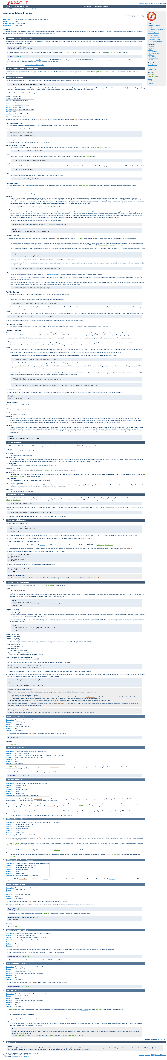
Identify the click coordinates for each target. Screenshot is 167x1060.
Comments (151, 83)
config (8, 100)
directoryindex (16, 476)
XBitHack (150, 59)
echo (7, 103)
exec (7, 105)
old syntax (112, 879)
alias (143, 474)
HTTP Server (12, 9)
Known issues (152, 67)
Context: (9, 726)
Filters (150, 79)
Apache (5, 9)
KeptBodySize (17, 366)
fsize (8, 107)
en (138, 16)
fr (141, 16)
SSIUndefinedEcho (153, 58)
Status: (5, 21)
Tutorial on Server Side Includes (34, 65)
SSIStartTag (151, 55)
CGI (16, 250)
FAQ (152, 3)
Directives (147, 3)
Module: (9, 730)
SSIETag (150, 50)
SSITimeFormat (152, 56)
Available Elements (153, 33)
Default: (8, 724)
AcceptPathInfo (153, 76)
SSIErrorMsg (151, 48)
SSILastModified (152, 51)
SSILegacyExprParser (154, 53)
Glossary (157, 3)
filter (41, 41)
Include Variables (153, 35)
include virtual (18, 263)
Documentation (22, 9)
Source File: (7, 25)
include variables (31, 185)
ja (144, 16)
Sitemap (163, 3)
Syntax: (8, 722)
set (7, 116)
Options (151, 74)
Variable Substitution (154, 37)
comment (9, 98)
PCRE (104, 614)
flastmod (9, 109)
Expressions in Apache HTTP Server (25, 577)
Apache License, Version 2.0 (22, 1056)
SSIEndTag (151, 46)
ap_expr (42, 545)
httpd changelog (152, 65)
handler (38, 60)
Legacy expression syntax (155, 41)
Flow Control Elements (154, 39)
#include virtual (23, 277)
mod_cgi (75, 119)
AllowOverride (113, 52)
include (9, 112)
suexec (53, 282)
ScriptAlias (103, 245)
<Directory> (68, 52)
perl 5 (136, 614)
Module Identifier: (9, 23)
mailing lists (87, 1049)
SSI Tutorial (151, 81)
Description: (7, 19)
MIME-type (23, 335)
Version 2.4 (31, 9)
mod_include (42, 119)
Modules (141, 3)
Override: (9, 759)
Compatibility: (10, 795)
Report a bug (152, 69)
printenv (9, 114)
